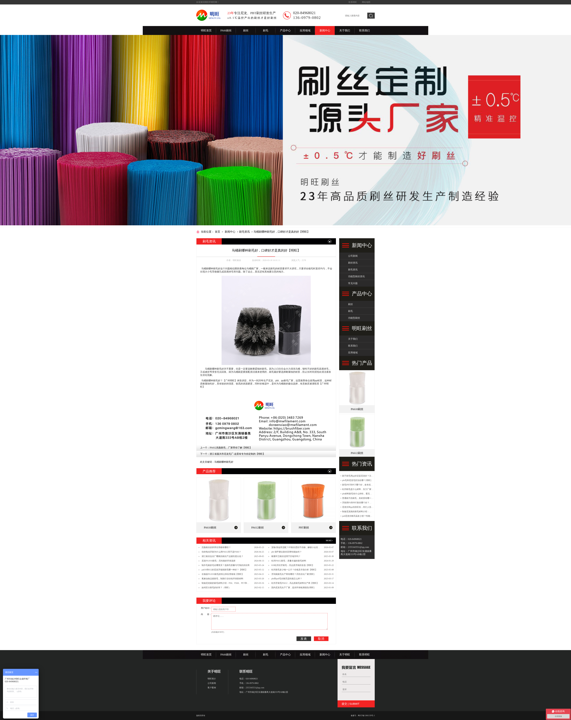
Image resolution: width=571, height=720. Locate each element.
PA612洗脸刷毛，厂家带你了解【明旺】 (231, 447)
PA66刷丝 (226, 30)
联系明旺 (353, 2)
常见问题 (353, 283)
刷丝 (245, 30)
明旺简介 (212, 679)
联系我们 (364, 30)
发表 (304, 638)
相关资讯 (209, 540)
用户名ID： (206, 608)
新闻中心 (325, 30)
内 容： (206, 614)
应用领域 (305, 30)
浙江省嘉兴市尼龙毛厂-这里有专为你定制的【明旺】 (237, 454)
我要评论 (209, 601)
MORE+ (329, 540)
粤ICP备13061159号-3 (366, 715)
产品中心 (285, 30)
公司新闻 (353, 256)
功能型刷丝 (354, 318)
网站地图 (366, 2)
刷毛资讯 (244, 231)
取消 (321, 638)
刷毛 (265, 30)
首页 (217, 231)
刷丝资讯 (353, 262)
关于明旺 (344, 654)
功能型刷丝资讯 (356, 276)
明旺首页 (206, 30)
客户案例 (212, 688)
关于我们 (344, 30)
